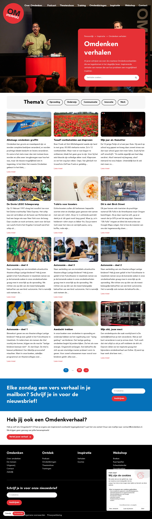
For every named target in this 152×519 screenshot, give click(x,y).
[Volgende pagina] (86, 370)
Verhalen (81, 459)
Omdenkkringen (97, 5)
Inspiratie (115, 5)
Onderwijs (72, 102)
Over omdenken (14, 459)
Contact (143, 5)
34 (79, 370)
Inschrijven (119, 399)
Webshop (130, 5)
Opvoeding (55, 102)
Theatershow (67, 5)
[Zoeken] (136, 77)
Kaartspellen (118, 462)
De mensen (11, 462)
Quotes (81, 462)
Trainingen (46, 469)
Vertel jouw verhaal (18, 437)
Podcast (51, 5)
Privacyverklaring (54, 515)
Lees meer (11, 172)
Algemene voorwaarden (34, 515)
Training (81, 5)
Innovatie (108, 102)
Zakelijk (10, 472)
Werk (122, 102)
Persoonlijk (88, 36)
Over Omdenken (33, 5)
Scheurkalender (119, 465)
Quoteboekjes (119, 469)
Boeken (116, 459)
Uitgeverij (11, 465)
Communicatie (90, 102)
